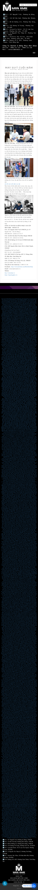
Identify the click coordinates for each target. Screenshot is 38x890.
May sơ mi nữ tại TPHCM (12, 767)
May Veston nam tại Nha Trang (29, 827)
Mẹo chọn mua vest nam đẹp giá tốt (14, 783)
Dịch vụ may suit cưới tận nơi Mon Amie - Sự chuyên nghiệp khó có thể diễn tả (15, 299)
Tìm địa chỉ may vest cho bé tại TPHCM (24, 455)
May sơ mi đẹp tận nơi (14, 443)
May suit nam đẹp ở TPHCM (9, 629)
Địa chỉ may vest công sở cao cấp (17, 522)
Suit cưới (33, 505)
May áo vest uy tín (10, 625)
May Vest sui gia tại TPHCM (18, 775)
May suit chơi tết (17, 494)
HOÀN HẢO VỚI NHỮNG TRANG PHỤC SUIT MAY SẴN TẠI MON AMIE (18, 371)
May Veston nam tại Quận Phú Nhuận (13, 829)
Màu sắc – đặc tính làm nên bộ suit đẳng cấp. (27, 762)
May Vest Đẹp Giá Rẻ (20, 781)
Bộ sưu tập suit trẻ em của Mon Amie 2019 (18, 561)
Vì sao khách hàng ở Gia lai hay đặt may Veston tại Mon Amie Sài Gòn (13, 732)
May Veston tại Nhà (7, 812)
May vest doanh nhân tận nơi (8, 536)
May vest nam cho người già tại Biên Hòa (19, 653)
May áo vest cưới (7, 620)
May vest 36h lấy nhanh (24, 487)
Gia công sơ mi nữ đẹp (15, 604)
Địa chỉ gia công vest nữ (15, 602)
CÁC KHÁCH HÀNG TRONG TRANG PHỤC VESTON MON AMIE (21, 394)
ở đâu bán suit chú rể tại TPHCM (27, 508)
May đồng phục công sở (15, 568)
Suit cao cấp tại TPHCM (13, 499)
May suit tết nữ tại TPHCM (25, 517)
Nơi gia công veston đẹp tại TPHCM (12, 606)
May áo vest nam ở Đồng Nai (13, 648)
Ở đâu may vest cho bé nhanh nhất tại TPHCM (17, 456)
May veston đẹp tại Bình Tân (10, 735)
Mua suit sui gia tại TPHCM (13, 753)
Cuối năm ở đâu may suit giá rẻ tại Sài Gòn (10, 524)
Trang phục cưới (15, 455)
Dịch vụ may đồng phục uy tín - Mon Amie (16, 326)
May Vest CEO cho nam (19, 437)
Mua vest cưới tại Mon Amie (27, 716)
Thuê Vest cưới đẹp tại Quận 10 (11, 723)
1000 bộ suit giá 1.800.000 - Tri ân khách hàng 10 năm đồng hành (13, 306)
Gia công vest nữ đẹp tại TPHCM (19, 693)
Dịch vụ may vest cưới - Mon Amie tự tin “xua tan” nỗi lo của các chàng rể (15, 324)
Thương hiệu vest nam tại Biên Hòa (9, 658)
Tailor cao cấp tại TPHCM (23, 567)
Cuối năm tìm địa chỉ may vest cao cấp (28, 522)
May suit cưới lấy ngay (18, 520)
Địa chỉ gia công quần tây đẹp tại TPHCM (24, 697)
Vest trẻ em (25, 774)
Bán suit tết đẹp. (29, 497)
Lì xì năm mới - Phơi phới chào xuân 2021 (20, 325)
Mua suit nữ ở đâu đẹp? (25, 758)
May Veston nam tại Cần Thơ (10, 827)
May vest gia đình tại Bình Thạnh (21, 477)
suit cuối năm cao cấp (14, 184)
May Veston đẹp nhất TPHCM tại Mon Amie (12, 720)
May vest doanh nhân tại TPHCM (19, 553)
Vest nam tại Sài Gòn (13, 572)
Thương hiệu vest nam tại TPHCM (10, 678)
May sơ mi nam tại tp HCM (20, 767)
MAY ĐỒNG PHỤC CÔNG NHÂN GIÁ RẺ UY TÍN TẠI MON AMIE (24, 363)
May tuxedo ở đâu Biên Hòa (9, 653)
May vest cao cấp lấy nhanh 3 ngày (25, 528)
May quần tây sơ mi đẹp (18, 665)
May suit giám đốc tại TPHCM (9, 500)
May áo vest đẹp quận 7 (28, 623)
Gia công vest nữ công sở (9, 695)
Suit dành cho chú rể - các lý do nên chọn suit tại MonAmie (14, 791)
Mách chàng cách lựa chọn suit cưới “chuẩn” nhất (13, 345)
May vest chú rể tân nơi (14, 562)
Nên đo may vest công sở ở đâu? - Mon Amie (20, 329)
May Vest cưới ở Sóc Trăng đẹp (18, 726)
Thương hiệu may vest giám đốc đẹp (8, 540)
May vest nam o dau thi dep (27, 817)
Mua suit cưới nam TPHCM (25, 627)
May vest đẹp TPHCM (17, 616)
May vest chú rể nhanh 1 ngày (8, 533)
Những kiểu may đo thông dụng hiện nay (11, 559)
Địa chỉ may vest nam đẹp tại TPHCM (29, 679)
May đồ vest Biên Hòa (9, 662)
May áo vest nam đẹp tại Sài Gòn (29, 638)
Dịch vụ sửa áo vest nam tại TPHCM (24, 594)
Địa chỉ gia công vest (8, 603)
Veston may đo (32, 537)
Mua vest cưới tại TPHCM (20, 510)
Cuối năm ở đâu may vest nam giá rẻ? (21, 523)
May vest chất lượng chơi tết (26, 493)
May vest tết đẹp (9, 460)
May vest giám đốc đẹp (11, 537)
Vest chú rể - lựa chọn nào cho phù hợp (21, 777)
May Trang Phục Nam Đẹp (13, 781)
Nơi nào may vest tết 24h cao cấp (14, 459)
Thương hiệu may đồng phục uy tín (18, 574)
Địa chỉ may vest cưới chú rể (18, 688)
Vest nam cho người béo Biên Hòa (26, 656)
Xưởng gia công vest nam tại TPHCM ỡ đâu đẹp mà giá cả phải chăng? (15, 694)
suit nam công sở (14, 748)
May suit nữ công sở (32, 747)
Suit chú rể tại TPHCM (14, 506)
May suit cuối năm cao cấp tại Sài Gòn (9, 520)
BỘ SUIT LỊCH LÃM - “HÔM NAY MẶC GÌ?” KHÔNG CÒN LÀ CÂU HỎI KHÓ (21, 400)
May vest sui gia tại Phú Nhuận (13, 471)
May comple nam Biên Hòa (16, 656)
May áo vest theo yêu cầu (20, 620)
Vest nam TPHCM (8, 589)
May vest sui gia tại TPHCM (12, 470)
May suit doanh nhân (28, 553)
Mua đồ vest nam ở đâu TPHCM (8, 679)
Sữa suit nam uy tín (8, 599)
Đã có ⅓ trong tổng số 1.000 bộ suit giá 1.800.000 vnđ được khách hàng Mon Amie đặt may (19, 309)
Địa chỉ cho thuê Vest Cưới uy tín (29, 723)
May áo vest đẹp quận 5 (8, 624)
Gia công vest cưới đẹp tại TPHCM (13, 696)
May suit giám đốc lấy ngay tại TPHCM (29, 492)
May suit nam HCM (8, 627)
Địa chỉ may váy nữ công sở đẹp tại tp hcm (20, 809)
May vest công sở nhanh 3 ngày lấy (12, 529)
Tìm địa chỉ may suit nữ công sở (27, 744)
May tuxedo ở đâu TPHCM (18, 669)
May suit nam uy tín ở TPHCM (18, 629)
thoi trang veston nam (15, 817)
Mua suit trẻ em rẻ (30, 751)
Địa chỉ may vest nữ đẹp (13, 774)
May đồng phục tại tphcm (13, 789)
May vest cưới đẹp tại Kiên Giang (29, 726)
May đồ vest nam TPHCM (16, 587)
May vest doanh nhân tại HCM (9, 553)
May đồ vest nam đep (14, 617)
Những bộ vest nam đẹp (17, 592)
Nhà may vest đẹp (31, 615)
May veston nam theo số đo (27, 824)
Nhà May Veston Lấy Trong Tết (9, 626)
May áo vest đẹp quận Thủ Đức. (10, 621)
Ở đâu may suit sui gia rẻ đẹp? (11, 750)
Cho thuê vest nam (28, 572)
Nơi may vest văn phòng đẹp (29, 491)
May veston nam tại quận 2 (24, 832)
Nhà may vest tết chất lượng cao (16, 453)
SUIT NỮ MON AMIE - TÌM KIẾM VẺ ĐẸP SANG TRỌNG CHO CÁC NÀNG (22, 392)
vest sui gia (31, 816)
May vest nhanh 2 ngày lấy (12, 474)
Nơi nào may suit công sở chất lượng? (15, 745)
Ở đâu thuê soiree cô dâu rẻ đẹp (30, 750)
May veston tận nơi (6, 563)
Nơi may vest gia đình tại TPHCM (11, 468)
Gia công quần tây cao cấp (28, 603)
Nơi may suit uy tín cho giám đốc (25, 551)
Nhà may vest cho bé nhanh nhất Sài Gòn (23, 468)
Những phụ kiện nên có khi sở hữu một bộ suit (10, 560)
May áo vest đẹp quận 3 (23, 624)
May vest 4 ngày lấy (29, 486)
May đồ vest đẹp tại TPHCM (28, 618)
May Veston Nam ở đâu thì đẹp (16, 725)
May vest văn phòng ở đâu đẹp (26, 488)
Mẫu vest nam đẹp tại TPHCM (15, 589)
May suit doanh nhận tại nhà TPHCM (12, 564)
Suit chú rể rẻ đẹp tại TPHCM (18, 755)
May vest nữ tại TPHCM (8, 685)
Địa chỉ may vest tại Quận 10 (22, 557)
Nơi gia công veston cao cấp (26, 605)
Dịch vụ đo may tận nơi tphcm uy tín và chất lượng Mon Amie (17, 300)
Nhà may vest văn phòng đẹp (28, 489)
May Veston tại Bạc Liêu (25, 725)
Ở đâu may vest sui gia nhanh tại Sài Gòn (16, 463)
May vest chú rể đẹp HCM (17, 631)
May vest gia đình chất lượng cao (14, 478)
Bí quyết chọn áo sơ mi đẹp (10, 716)
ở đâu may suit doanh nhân (22, 499)
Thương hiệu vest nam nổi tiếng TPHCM (24, 571)
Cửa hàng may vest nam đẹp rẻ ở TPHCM (28, 636)
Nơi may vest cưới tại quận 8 (12, 742)
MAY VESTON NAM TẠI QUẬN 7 (14, 717)
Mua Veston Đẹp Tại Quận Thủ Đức (11, 821)
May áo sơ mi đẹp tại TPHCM (16, 599)
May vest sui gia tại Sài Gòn (21, 470)
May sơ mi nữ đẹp (28, 767)
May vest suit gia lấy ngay (18, 469)
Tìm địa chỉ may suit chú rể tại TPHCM (12, 505)
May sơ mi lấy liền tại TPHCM (20, 485)
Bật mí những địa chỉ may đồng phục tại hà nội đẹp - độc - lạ (25, 340)
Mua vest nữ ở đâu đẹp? (19, 765)
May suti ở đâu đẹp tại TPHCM (9, 669)
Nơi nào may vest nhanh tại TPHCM (19, 464)
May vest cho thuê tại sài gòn (18, 822)
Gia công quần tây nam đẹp (16, 700)
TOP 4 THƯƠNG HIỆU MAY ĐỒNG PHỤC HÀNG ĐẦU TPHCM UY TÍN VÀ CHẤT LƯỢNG (18, 409)
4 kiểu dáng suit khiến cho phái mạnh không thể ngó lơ (20, 330)
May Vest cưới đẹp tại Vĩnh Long (26, 727)
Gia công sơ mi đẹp (18, 605)
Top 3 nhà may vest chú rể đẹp (20, 429)
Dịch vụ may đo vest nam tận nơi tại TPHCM (26, 438)
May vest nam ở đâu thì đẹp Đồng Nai (13, 646)
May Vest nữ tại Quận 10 (6, 785)
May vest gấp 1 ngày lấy (20, 779)
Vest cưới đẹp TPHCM (26, 665)
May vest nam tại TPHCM (30, 583)
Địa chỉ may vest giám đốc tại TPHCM (24, 541)
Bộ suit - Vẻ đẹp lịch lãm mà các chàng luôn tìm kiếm (19, 317)
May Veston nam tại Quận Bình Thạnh (25, 829)
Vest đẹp (33, 817)
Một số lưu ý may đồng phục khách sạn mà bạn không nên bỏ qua (22, 337)
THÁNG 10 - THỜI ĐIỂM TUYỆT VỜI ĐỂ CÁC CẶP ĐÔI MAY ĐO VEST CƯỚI (16, 424)
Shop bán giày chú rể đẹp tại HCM (10, 808)
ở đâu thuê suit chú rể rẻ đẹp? (14, 751)
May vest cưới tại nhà (23, 714)
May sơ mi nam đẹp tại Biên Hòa (8, 652)
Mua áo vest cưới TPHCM (28, 668)
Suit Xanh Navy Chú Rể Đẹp (20, 763)
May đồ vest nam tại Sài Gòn (19, 635)
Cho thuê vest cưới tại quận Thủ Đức (26, 820)
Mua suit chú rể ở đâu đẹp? (27, 754)
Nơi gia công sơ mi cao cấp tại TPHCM (25, 604)
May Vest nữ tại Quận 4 (25, 784)
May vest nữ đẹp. (24, 768)
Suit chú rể (9, 506)
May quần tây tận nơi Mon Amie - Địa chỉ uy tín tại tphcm (21, 302)
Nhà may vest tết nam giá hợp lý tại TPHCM (28, 509)
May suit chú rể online (15, 521)
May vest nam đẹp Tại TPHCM (26, 691)
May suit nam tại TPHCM (30, 570)
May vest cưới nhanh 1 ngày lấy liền (18, 532)
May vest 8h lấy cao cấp (17, 488)
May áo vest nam (15, 588)
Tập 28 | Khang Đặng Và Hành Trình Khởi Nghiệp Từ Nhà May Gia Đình (14, 316)
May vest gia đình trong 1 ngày (19, 475)
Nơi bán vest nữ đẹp (27, 779)
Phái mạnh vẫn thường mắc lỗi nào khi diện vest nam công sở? (21, 328)
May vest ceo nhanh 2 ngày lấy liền (20, 531)
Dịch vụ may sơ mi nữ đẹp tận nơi (10, 436)
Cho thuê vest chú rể (7, 525)
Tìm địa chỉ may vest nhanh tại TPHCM (22, 460)
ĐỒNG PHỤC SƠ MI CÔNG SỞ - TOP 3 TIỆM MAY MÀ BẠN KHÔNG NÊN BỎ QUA (20, 390)
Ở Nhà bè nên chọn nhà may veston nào (16, 734)
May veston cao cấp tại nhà (31, 714)
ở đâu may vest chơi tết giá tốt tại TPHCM (14, 507)
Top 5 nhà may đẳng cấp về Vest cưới (16, 724)
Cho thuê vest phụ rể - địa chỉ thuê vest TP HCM (26, 793)
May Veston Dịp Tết (17, 626)
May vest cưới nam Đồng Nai (9, 647)
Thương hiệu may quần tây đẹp (22, 573)
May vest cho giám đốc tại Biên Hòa (19, 651)
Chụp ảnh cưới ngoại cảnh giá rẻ (19, 814)
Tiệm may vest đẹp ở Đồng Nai (24, 646)
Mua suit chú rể (25, 755)
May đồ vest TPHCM (13, 687)
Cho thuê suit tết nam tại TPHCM (27, 525)
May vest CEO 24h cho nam (8, 440)
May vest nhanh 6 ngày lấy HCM (12, 486)
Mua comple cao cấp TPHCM (13, 556)
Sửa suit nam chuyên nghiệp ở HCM (11, 593)
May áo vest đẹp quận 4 (16, 624)
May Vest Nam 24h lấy (13, 812)
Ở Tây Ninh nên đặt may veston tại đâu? (28, 730)
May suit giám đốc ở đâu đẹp (18, 500)
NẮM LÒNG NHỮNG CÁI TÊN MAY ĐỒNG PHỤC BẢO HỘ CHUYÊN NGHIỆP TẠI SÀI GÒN (18, 369)
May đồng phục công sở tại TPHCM (20, 570)
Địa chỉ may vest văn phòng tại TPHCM (14, 490)
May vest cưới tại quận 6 (30, 742)
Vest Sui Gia (32, 775)
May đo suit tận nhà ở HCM (23, 563)
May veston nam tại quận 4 (7, 832)
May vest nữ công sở (17, 495)
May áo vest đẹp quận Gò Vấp (30, 621)
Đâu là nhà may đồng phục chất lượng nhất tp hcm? (12, 346)
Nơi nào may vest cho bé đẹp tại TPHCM (13, 466)
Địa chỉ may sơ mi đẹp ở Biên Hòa (24, 654)
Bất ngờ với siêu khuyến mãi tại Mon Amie (20, 333)
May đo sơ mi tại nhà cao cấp (22, 443)
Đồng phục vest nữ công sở (11, 586)
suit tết (6, 184)
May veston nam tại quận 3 (15, 832)
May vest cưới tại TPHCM (14, 558)
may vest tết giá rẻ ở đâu (30, 494)
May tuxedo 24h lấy (12, 517)
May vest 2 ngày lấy (11, 487)
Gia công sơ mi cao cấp (11, 605)
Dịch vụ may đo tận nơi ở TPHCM (24, 440)
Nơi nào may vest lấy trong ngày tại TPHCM (11, 465)
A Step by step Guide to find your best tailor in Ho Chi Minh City (23, 614)
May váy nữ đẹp (6, 766)
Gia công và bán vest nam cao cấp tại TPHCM (10, 697)
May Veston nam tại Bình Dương (14, 828)
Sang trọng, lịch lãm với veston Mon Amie (24, 558)
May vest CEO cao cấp (28, 549)
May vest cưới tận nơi (26, 566)
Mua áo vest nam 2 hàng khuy (21, 687)
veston (22, 817)
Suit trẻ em (6, 753)
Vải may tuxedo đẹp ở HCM (19, 586)
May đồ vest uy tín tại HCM (11, 618)
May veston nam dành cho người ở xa (16, 826)
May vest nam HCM (7, 632)
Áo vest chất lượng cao (22, 625)
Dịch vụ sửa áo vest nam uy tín (9, 596)
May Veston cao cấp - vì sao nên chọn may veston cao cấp (25, 797)
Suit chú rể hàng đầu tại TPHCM (14, 757)
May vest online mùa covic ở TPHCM (16, 432)
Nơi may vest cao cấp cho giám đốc (25, 550)
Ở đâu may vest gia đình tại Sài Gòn (27, 463)
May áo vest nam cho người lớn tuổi (19, 667)
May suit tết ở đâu (23, 495)
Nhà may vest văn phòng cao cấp (25, 490)
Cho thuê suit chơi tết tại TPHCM (16, 497)
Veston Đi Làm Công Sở (11, 763)
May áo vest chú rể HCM (16, 630)
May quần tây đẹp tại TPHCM (9, 666)
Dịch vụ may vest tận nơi (25, 442)
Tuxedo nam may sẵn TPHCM (13, 584)
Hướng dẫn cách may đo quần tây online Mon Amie (26, 445)
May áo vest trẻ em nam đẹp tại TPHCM (23, 816)
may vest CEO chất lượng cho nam (28, 437)
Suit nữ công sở (9, 748)
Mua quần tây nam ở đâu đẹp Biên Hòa (23, 650)
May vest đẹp (33, 571)
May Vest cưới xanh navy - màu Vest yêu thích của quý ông (20, 799)
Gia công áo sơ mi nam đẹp (12, 699)
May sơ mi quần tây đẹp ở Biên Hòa (11, 655)
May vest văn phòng (19, 492)
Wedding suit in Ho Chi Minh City (23, 613)
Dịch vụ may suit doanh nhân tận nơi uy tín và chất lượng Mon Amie (12, 298)
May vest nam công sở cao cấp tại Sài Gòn (18, 637)
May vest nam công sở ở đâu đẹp (28, 688)
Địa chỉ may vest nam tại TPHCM (26, 581)
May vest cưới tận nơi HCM (16, 565)
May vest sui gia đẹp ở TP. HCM (9, 710)
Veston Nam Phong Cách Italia (8, 820)
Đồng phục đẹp (20, 560)
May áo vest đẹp (15, 625)
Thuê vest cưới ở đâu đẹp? (31, 557)
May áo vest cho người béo (27, 670)
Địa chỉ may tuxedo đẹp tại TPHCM (12, 583)
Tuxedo (29, 502)
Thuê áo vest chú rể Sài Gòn (16, 619)
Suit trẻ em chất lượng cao (23, 751)
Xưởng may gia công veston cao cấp (15, 590)
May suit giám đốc (24, 552)
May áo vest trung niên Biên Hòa (22, 660)
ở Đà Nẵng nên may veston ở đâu (9, 733)
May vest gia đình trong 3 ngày (9, 475)
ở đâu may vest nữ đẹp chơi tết (29, 506)
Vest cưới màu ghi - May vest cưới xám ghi (11, 793)
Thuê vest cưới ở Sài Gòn (22, 633)
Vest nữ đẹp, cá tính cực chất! (28, 778)
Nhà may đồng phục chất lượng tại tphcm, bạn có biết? (23, 339)
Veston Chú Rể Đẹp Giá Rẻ (29, 763)
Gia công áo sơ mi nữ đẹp (20, 699)
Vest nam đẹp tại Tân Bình (20, 639)
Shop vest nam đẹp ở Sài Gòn (10, 634)
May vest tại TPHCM (8, 565)
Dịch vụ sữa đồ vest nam (8, 602)
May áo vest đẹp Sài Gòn (28, 620)
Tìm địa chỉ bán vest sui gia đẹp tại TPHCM (26, 462)
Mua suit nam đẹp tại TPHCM (15, 627)
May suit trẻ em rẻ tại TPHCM (18, 752)
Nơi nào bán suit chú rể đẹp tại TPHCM (9, 756)
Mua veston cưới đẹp (27, 683)
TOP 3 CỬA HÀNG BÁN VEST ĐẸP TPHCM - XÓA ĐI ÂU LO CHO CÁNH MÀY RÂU (18, 422)
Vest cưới (25, 532)
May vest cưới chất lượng (29, 715)
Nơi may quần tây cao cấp (20, 572)
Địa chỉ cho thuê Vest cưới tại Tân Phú (21, 735)
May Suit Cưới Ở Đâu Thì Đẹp (15, 785)
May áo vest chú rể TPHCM (27, 669)
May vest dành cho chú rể (17, 536)
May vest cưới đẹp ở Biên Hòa (29, 733)
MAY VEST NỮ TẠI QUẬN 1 (15, 786)
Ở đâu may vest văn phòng (11, 489)
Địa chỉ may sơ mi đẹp (7, 663)
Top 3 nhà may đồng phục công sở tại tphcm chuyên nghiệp (15, 349)
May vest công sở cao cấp (27, 527)
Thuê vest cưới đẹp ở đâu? (18, 716)
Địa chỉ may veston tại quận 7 (22, 742)
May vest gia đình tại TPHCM (29, 475)
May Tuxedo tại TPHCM (7, 587)
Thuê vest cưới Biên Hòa (9, 657)
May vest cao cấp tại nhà (15, 445)
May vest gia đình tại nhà (12, 477)
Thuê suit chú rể (17, 756)
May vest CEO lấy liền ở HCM (15, 535)
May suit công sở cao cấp (31, 521)
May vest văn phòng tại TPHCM (11, 492)
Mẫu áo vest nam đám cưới (25, 589)
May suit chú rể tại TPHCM (9, 755)
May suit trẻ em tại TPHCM (28, 752)
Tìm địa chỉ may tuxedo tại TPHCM (22, 504)
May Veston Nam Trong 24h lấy (17, 784)
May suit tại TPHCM (27, 629)
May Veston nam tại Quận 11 (23, 830)
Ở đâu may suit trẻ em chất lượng (9, 749)
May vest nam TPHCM (8, 630)
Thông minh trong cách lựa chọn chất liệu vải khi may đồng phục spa (14, 348)
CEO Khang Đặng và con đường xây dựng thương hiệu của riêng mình (22, 313)
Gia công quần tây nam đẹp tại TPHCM (17, 603)
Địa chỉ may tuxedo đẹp (25, 685)
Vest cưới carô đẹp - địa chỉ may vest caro (11, 792)
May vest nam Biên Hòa (26, 657)
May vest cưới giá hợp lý (17, 555)
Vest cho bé (14, 460)
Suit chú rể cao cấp (21, 506)
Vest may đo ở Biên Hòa (17, 652)
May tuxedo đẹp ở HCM (23, 587)
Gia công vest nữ (23, 700)
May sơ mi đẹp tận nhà (14, 444)
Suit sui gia (12, 754)
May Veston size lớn (7, 826)
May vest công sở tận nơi (9, 566)
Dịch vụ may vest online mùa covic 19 (10, 433)
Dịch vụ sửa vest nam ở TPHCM (26, 590)
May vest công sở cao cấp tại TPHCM (27, 680)
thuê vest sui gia (8, 816)
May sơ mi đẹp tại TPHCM (13, 554)
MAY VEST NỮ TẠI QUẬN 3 (6, 786)
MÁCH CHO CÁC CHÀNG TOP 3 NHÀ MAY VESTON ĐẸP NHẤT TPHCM (18, 428)
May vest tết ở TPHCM (22, 459)
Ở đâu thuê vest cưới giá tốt (25, 713)
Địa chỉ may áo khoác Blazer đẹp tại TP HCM (17, 807)
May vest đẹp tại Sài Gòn (11, 570)
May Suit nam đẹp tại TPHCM (21, 760)
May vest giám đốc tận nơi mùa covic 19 (23, 430)
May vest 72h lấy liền (31, 487)
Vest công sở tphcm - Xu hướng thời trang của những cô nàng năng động (15, 327)
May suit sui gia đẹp (29, 753)
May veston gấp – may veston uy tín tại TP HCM (10, 796)
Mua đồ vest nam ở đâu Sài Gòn (16, 636)
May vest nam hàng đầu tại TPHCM (13, 569)
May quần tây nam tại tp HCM (22, 766)
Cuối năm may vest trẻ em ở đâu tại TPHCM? (24, 524)
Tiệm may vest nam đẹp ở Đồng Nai (13, 654)
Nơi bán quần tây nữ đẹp (31, 777)
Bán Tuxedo (29, 526)
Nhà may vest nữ (30, 568)
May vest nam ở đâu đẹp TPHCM (10, 665)
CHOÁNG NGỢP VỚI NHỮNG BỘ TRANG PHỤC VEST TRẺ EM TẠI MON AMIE (17, 398)
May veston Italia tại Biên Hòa (21, 655)
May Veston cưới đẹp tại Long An (20, 733)
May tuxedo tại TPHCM (27, 585)
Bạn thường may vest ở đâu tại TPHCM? (28, 555)
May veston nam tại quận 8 (7, 831)
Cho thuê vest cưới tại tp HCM (9, 822)
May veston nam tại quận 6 (24, 831)
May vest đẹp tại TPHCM (22, 583)
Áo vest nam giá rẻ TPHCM (18, 591)
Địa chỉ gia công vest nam (24, 602)
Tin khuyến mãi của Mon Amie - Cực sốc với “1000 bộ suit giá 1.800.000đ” (16, 332)
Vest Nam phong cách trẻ (30, 815)
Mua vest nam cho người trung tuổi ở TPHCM (11, 633)
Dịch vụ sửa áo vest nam (18, 596)
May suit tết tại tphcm (10, 495)
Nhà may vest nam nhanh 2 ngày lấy (21, 530)
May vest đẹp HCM (11, 616)
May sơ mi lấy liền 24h (29, 485)
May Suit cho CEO (20, 501)
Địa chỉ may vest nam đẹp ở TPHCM (15, 680)
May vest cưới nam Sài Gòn (9, 631)
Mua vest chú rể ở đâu (27, 510)
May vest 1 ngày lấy (17, 487)
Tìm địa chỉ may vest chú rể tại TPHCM (11, 504)
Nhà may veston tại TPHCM (28, 595)
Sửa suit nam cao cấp (15, 597)
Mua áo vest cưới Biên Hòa (8, 656)
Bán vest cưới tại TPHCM (18, 526)
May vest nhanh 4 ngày (30, 473)
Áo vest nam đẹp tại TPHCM (28, 814)
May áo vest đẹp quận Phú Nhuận (20, 621)
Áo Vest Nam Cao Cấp (26, 591)
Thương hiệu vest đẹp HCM (17, 615)
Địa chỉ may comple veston (14, 598)
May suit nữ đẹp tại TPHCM (8, 759)
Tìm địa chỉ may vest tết (17, 493)
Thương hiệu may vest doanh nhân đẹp (20, 540)
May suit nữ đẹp (26, 759)
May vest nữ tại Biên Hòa (31, 660)
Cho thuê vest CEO (16, 440)
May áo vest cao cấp (13, 620)
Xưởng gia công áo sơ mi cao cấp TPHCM (20, 695)
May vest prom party (8, 561)
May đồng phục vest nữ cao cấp (20, 686)
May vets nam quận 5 (8, 568)
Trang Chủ (16, 885)
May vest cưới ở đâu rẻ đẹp (9, 688)
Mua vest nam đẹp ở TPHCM (9, 592)
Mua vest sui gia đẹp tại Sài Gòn (9, 469)
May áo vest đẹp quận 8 (21, 623)
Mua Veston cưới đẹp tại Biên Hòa (14, 661)
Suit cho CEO (22, 498)
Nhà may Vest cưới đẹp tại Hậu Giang (9, 729)
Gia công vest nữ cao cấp (22, 696)
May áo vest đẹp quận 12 (26, 622)
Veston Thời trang (8, 817)
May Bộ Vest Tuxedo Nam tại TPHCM (16, 824)
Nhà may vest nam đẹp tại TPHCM (18, 692)
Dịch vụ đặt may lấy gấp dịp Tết (15, 711)
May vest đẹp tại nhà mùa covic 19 (13, 431)
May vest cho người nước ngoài (14, 563)
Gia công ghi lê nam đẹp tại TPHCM (26, 698)
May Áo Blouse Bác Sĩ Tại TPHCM (26, 782)
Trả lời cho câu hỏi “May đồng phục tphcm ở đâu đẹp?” (13, 347)
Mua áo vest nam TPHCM (29, 682)
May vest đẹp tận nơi (7, 443)
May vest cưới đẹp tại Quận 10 (8, 714)
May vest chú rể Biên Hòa (25, 662)
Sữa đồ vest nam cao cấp (15, 601)
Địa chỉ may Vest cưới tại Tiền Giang (21, 729)
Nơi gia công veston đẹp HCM (22, 606)
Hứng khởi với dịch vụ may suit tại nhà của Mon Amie (12, 305)
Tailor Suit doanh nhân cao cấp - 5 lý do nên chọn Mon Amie (23, 335)
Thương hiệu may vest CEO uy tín (23, 542)
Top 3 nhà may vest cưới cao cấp (10, 429)
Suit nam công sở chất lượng (17, 746)
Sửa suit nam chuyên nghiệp (26, 596)
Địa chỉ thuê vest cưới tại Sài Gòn (29, 712)
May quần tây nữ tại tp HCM (14, 766)
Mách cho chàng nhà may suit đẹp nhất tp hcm (15, 343)
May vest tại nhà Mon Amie (28, 444)
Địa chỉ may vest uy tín (24, 615)
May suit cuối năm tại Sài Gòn (20, 519)
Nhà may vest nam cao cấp (11, 639)
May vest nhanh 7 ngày (8, 473)
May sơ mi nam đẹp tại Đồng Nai (30, 647)
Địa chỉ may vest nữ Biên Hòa (11, 660)
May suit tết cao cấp (19, 496)
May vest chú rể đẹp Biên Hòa (17, 657)
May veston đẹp (30, 584)
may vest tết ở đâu (23, 494)
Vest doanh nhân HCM (25, 631)
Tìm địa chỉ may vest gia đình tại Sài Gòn (17, 461)
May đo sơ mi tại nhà (7, 444)
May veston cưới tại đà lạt (14, 731)
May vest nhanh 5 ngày (23, 473)
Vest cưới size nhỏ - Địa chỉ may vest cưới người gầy (23, 794)
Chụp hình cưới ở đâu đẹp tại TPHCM (17, 813)
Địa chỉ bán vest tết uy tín (26, 452)
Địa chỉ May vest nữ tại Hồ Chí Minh (14, 815)
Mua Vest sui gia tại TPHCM (9, 775)
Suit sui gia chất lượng (6, 754)
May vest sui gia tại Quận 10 (30, 470)
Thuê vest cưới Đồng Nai (22, 648)
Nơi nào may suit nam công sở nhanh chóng (27, 745)
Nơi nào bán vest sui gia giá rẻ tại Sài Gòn (21, 467)
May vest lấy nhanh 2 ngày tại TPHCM (9, 530)
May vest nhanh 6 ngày (16, 473)
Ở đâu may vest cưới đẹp (16, 713)
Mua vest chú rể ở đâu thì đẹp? (14, 776)
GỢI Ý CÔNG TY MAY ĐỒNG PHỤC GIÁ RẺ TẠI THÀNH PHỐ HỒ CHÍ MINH (20, 375)
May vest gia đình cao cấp (23, 478)
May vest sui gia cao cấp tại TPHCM (28, 454)
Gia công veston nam (29, 700)
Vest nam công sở (13, 539)
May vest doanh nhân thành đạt (25, 535)
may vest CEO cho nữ (11, 437)
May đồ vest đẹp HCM (8, 619)
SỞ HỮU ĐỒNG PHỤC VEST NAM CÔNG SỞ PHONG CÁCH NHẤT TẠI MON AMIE (21, 379)
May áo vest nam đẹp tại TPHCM (26, 599)
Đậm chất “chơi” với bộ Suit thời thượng (23, 341)
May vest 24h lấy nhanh (10, 488)
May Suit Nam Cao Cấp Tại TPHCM (18, 759)
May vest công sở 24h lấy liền (26, 496)
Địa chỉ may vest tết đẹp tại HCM (26, 453)
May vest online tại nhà (19, 434)
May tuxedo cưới (5, 585)
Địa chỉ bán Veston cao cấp (8, 719)
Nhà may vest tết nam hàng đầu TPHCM (15, 509)
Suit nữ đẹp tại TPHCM (12, 760)
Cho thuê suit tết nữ (18, 525)
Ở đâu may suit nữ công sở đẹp (26, 746)
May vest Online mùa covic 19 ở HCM (25, 431)
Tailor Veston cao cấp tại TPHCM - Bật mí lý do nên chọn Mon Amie (23, 334)
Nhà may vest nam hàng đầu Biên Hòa (20, 658)
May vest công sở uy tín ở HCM (17, 527)
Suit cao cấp (7, 499)
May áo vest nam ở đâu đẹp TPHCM (16, 632)
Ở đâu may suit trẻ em (27, 749)
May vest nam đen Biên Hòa (13, 650)
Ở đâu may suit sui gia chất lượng (23, 748)
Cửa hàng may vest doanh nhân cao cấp (23, 539)
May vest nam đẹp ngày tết (31, 459)
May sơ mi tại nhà (20, 444)
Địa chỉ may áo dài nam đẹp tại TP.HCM (11, 810)
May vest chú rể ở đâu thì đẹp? (10, 777)
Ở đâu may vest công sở (10, 493)
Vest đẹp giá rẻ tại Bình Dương (27, 822)
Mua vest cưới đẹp (16, 714)
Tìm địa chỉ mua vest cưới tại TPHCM (21, 503)
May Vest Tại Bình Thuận (26, 826)
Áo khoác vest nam (7, 590)
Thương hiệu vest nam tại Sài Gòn (29, 635)
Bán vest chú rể (24, 526)
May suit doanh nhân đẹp (8, 628)
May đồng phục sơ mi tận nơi (16, 441)
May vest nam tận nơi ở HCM (25, 565)
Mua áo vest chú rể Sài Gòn (25, 630)
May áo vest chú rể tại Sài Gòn (25, 619)
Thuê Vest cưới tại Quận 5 (20, 723)
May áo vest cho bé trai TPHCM (18, 684)
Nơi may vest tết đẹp (9, 454)
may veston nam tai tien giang (19, 827)
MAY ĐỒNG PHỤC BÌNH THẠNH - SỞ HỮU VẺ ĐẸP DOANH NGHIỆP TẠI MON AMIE (18, 366)
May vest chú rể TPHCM (12, 668)
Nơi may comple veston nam (23, 597)
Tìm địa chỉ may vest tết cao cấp (17, 454)
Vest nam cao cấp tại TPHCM (13, 541)
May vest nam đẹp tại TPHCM (20, 682)
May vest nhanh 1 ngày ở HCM (17, 533)
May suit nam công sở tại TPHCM (23, 747)
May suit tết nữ (18, 517)
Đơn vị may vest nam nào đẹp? (7, 692)
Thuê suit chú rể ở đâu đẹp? (18, 754)
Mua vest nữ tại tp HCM (21, 764)
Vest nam (14, 779)
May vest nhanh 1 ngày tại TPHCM (28, 533)
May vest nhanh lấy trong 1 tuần (28, 472)
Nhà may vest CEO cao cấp (14, 542)
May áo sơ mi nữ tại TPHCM (8, 684)
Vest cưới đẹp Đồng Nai (17, 649)
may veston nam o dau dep (25, 823)
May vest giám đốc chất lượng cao (11, 534)
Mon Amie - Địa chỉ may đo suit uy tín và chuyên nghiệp (20, 308)
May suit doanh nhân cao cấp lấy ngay (11, 501)
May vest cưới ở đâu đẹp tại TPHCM (29, 692)
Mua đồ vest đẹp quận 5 (21, 617)
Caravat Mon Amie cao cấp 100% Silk (18, 312)
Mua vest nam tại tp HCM (13, 764)
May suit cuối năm (12, 519)
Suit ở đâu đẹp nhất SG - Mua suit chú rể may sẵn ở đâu (12, 762)
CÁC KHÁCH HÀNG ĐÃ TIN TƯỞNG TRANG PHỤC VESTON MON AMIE (15, 358)
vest (19, 817)
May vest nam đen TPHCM (9, 670)
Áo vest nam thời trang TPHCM (10, 686)
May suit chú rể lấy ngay (22, 521)
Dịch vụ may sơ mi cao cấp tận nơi (20, 435)
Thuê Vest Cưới (22, 818)
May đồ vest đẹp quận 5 (28, 617)
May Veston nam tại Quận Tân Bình (13, 830)
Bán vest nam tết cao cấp (7, 453)
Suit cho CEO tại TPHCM (28, 498)
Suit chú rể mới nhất (29, 757)
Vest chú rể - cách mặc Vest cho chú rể (10, 797)
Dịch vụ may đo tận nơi (7, 441)
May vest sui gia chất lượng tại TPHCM (12, 457)
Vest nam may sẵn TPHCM (22, 588)
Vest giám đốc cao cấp (20, 534)
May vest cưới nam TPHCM (18, 670)
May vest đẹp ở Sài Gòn (27, 666)
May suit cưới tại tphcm (29, 518)
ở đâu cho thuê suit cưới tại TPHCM (16, 508)
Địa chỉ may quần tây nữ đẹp (12, 573)
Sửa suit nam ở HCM (30, 593)
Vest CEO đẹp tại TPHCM (28, 538)
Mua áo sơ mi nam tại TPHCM (16, 663)
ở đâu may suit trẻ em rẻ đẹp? (18, 749)
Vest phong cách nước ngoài (21, 821)
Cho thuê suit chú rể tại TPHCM (8, 526)
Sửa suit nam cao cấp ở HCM (21, 593)
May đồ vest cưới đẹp (24, 616)
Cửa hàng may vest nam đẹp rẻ (18, 679)
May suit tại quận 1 (13, 744)
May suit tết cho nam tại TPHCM (9, 518)
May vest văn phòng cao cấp (20, 491)
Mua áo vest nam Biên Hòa (16, 659)
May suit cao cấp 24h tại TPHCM (13, 502)
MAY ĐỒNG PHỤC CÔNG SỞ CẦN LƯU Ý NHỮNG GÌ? (15, 362)
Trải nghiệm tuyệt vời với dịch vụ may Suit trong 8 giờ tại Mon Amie (17, 342)
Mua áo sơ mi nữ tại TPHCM (29, 780)
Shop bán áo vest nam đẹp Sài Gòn (8, 638)
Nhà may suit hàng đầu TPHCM (17, 628)
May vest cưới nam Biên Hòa (9, 651)
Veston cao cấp (21, 569)
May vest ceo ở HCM (21, 549)
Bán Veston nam (23, 825)
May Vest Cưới (19, 812)
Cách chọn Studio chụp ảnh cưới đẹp (28, 813)
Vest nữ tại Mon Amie (7, 562)
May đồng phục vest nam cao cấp (12, 557)
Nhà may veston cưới (31, 597)
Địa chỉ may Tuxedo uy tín (28, 586)
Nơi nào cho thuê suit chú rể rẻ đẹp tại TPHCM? (28, 756)
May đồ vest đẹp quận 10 (7, 617)
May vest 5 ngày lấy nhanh (22, 486)
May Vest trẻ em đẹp (20, 774)
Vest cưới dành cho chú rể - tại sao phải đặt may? (25, 556)
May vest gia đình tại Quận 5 (12, 476)
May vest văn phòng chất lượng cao (10, 491)
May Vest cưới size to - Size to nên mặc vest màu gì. (15, 795)
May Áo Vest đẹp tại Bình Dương (25, 783)
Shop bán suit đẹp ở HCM (29, 686)
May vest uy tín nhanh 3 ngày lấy (23, 529)
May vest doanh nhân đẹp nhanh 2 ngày (9, 531)
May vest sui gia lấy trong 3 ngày (8, 472)
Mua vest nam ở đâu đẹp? (27, 765)
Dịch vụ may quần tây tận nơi (10, 435)
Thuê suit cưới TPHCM (24, 626)
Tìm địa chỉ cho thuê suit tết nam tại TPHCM (24, 505)
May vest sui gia (25, 469)
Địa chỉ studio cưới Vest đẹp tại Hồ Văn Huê (22, 722)
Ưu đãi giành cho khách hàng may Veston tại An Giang (16, 728)
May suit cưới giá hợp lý (26, 520)
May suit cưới (23, 518)
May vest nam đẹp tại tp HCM (16, 768)
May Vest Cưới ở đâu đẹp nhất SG (20, 787)
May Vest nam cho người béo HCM (9, 635)
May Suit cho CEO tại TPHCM (27, 501)
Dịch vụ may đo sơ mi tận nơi (30, 436)
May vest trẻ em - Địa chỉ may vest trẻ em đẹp (25, 796)
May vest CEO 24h (7, 535)
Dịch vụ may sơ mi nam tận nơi (20, 436)
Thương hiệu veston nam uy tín (23, 598)
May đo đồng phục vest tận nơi (25, 441)
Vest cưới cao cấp (25, 502)
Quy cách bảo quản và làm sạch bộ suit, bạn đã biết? (14, 344)
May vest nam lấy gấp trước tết (25, 711)
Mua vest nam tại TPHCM (27, 664)
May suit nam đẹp (27, 569)
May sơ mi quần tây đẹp (27, 671)
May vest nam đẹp (6, 541)
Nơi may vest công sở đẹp (8, 527)
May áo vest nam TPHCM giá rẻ (8, 595)
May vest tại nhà (25, 434)
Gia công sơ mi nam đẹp (7, 604)
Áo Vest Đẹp (28, 625)
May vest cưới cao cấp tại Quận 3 (23, 743)
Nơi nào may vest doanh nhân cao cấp (13, 550)
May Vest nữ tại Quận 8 (24, 785)
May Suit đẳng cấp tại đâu (7, 725)
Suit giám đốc (10, 498)
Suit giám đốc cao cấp (16, 498)
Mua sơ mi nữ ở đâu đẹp (11, 765)
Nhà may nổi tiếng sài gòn (11, 683)
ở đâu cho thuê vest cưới (6, 508)
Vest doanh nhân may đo (25, 537)
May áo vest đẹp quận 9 (13, 623)
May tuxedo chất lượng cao (20, 582)
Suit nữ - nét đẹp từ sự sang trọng (9, 761)
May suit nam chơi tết (17, 518)
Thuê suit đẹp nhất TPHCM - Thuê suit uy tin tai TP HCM (15, 788)
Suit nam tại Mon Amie (17, 761)
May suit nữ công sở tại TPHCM (12, 747)
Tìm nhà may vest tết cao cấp (10, 503)
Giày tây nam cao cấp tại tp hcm (8, 809)
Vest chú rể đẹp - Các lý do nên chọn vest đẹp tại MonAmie (20, 800)
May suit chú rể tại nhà (8, 521)
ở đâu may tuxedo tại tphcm (25, 507)
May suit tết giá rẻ (7, 496)
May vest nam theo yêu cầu (26, 632)
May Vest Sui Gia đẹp (26, 775)
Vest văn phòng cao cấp (19, 489)
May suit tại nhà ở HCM (31, 564)
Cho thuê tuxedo (12, 525)
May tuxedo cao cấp (6, 517)
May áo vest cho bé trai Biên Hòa (26, 652)
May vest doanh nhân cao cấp (8, 552)
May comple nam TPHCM (19, 664)
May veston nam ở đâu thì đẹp (14, 818)
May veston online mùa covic (10, 434)
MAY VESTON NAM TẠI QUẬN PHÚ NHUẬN (26, 717)
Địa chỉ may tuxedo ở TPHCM (23, 584)
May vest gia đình (28, 474)
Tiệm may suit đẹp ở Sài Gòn (8, 701)
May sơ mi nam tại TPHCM (23, 568)
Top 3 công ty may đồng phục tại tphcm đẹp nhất (25, 338)
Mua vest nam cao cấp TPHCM (10, 682)
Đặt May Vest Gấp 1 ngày (23, 811)
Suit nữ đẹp (27, 760)
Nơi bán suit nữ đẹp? (11, 758)
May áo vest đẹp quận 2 (31, 624)
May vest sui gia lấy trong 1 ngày (18, 472)
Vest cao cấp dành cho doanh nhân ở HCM (17, 538)
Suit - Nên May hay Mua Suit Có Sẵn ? (23, 810)
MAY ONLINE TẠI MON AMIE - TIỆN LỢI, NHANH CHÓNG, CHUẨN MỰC (15, 372)
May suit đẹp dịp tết (12, 494)
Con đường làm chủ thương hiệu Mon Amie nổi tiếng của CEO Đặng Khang (24, 314)
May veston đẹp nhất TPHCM (7, 597)
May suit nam (29, 536)
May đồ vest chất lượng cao (19, 618)
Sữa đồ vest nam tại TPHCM (24, 601)
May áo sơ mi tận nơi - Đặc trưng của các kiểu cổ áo (19, 301)
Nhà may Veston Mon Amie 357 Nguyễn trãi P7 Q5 (25, 721)
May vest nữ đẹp (23, 815)
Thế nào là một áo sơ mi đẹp (16, 782)
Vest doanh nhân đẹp (7, 539)
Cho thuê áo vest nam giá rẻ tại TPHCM (14, 823)
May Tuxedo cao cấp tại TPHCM (13, 585)
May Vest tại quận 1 (19, 744)
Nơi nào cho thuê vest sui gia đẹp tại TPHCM (27, 466)
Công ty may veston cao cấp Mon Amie (23, 559)
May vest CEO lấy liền (18, 537)
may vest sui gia (13, 816)
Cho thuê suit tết (8, 497)
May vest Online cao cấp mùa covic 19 (22, 433)
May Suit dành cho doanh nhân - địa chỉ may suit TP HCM (25, 789)
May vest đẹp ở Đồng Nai (9, 649)
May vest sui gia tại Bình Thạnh (23, 471)
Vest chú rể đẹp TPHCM (19, 668)
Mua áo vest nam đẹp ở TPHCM (29, 684)
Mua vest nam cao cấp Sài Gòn (18, 638)
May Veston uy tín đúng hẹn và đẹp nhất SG (20, 718)
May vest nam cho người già (29, 667)
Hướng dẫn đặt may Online (27, 812)
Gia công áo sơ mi (27, 699)
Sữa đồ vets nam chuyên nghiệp (26, 600)
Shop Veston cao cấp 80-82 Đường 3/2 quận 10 (10, 721)
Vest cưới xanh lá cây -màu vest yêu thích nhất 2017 (22, 798)
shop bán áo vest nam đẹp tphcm (26, 681)
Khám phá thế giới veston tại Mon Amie (17, 712)
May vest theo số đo (9, 825)
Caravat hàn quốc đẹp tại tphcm (20, 808)
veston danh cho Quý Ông (16, 825)
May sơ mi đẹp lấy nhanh (12, 485)
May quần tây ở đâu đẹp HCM (7, 574)
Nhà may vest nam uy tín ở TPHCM (29, 689)
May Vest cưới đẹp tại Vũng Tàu (8, 730)
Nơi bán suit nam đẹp (18, 758)
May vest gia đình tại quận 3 (20, 476)
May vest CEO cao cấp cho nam (25, 439)
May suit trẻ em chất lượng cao (9, 752)
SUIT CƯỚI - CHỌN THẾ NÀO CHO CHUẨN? (26, 381)
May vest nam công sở (9, 528)
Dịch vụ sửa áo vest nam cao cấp (19, 595)
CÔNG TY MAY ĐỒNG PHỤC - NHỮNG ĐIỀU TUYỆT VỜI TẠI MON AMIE (15, 377)
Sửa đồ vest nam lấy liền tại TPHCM (8, 591)
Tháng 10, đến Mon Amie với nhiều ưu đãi (13, 551)
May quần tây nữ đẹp (31, 766)
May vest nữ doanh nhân (32, 539)
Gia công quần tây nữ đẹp (7, 700)
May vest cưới (21, 585)
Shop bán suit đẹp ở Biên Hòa (24, 661)
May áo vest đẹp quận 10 (6, 623)
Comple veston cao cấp (15, 594)
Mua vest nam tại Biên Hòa (17, 662)
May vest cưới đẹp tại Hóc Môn (27, 734)
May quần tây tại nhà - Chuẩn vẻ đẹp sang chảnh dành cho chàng (25, 303)
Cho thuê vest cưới (5, 549)
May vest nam (29, 776)
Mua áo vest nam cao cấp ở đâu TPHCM (15, 681)
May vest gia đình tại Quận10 (21, 458)
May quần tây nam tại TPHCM (8, 555)
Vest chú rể (20, 502)
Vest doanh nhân (32, 569)
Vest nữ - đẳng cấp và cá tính (8, 779)
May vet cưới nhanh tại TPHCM (20, 715)
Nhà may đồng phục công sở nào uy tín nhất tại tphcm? (22, 336)
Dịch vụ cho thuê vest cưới (29, 818)
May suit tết (32, 493)
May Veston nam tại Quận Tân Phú (25, 828)
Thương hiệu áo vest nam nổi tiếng (27, 592)
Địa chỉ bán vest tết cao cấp (10, 452)
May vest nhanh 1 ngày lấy (21, 474)
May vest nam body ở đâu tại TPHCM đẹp (16, 690)
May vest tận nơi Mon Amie (8, 442)
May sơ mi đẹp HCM (8, 581)
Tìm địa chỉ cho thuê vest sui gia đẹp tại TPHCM (12, 462)
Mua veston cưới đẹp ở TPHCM (10, 664)
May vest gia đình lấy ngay (31, 477)
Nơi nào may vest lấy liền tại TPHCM (24, 465)
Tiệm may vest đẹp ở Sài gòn (18, 666)
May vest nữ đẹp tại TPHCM (7, 768)
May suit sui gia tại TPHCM (21, 753)
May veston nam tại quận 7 (15, 831)
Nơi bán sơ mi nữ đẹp (12, 778)
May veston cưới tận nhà (22, 562)
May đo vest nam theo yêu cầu (9, 691)
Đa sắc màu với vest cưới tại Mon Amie (17, 689)
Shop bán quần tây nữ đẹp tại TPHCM (9, 780)
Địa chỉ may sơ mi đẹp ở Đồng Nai (19, 647)
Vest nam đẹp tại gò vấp (27, 639)
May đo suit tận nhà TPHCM (22, 564)
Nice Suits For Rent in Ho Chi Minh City (16, 622)
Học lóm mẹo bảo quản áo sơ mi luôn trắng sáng (20, 702)
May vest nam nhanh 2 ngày (30, 531)
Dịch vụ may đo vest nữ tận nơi (14, 438)
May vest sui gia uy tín (31, 469)
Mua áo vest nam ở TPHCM (9, 667)
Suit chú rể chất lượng (22, 757)
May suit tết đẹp (13, 496)
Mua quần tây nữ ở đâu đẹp (29, 764)
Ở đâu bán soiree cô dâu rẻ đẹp (20, 750)
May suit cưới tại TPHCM (26, 628)
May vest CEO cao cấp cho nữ (15, 439)
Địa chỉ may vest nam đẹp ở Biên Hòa (26, 659)
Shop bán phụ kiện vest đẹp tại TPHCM (12, 671)
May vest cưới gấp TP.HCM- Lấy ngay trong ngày (21, 710)
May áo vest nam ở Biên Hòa (30, 653)
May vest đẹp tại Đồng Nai (18, 730)
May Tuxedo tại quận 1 (6, 744)
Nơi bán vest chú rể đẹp (22, 776)
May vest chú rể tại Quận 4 (13, 743)
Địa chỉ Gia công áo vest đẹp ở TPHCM (15, 698)
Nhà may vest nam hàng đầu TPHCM (21, 678)
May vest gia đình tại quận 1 (30, 458)
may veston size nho (7, 824)
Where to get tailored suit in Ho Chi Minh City (10, 613)
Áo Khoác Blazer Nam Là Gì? (14, 811)
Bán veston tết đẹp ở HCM (18, 452)
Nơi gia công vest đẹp (30, 606)
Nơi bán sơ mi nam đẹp (19, 778)
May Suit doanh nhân (27, 500)
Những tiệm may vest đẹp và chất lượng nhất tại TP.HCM (21, 701)
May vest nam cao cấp (18, 691)
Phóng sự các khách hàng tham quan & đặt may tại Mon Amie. (23, 310)
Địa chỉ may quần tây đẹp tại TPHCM (29, 574)
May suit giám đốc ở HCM (17, 552)
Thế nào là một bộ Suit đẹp (24, 786)
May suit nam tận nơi (31, 563)
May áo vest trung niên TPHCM (17, 685)
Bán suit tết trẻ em (24, 497)
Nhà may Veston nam (17, 820)
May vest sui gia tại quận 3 (23, 457)
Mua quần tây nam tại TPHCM (19, 780)
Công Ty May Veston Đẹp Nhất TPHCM (17, 819)
